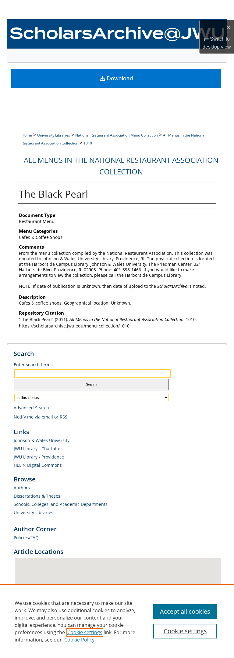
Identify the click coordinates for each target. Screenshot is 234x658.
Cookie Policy (79, 639)
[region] (117, 621)
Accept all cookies (185, 611)
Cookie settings (84, 632)
